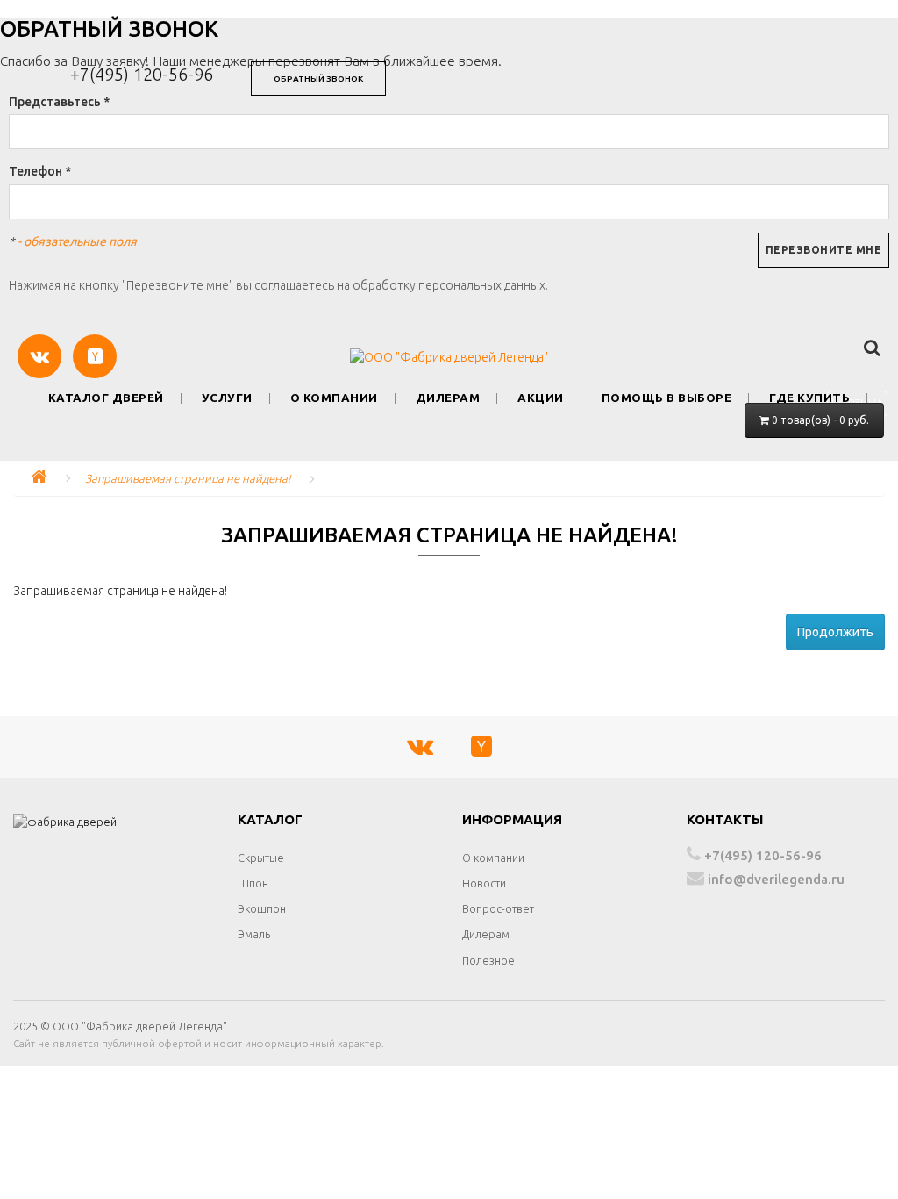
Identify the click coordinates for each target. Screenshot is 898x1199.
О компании (334, 398)
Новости (484, 883)
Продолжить (835, 632)
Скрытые (261, 857)
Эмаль (254, 934)
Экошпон (262, 908)
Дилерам (448, 398)
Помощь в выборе (667, 398)
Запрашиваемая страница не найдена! (188, 478)
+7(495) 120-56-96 (141, 74)
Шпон (253, 883)
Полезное (488, 960)
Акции (540, 398)
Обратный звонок (318, 78)
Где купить (809, 398)
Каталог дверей (106, 398)
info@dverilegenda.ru (774, 879)
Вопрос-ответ (498, 908)
